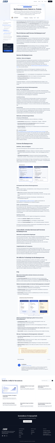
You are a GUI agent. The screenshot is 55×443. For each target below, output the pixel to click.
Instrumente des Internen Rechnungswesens (7, 28)
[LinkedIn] (2, 436)
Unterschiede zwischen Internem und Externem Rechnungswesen (7, 37)
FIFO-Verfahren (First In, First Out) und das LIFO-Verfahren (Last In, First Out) (31, 131)
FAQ (3, 41)
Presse (20, 435)
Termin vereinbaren (27, 421)
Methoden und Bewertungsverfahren (6, 30)
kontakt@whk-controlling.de (47, 432)
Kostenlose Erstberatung (46, 430)
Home (18, 5)
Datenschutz (33, 432)
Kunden (39, 1)
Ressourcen (20, 432)
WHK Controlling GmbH (25, 441)
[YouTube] (4, 436)
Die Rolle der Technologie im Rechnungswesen (7, 39)
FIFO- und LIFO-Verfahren (7, 33)
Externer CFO (21, 430)
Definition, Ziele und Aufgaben (7, 26)
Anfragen (50, 1)
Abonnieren (8, 50)
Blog (42, 1)
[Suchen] (52, 380)
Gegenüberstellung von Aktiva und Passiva (26, 200)
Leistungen (35, 1)
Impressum (32, 430)
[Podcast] (7, 436)
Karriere (45, 1)
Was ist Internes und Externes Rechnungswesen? (7, 23)
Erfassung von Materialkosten (8, 32)
